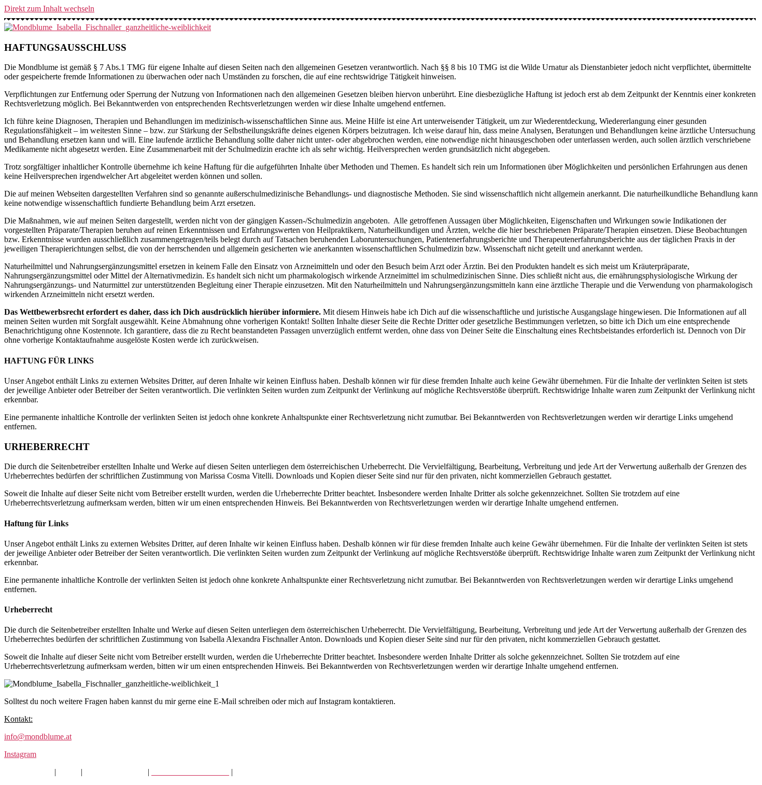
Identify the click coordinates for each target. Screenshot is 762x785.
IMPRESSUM (28, 771)
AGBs (68, 771)
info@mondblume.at (38, 736)
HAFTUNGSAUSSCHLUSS (285, 771)
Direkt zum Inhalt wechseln (49, 8)
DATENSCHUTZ (115, 771)
